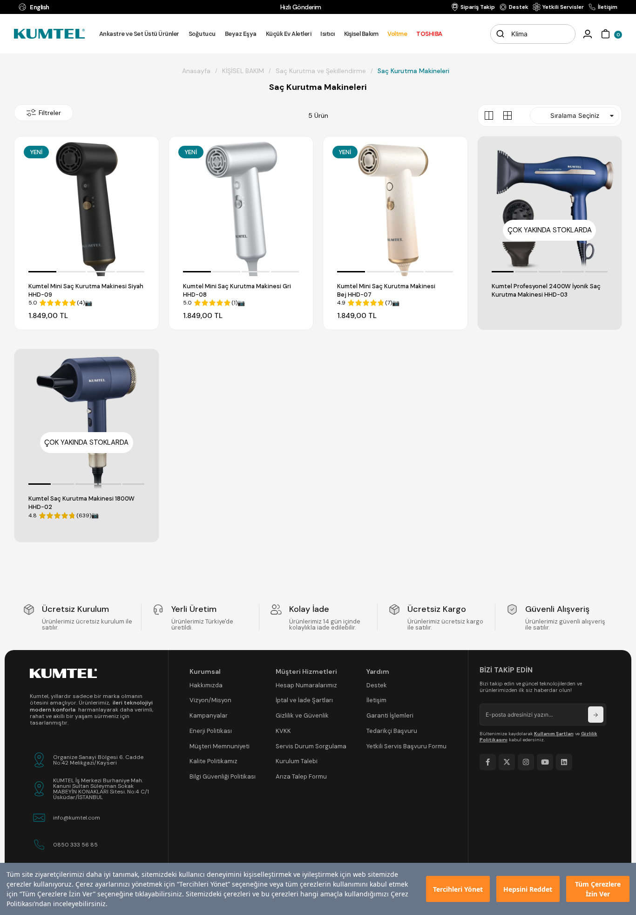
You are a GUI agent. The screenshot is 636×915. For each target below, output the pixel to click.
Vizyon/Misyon (210, 700)
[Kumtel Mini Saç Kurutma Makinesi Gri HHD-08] (241, 208)
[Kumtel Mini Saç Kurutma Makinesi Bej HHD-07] (395, 208)
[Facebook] (488, 762)
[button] (42, 271)
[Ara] (500, 34)
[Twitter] (507, 762)
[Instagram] (526, 762)
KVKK (283, 731)
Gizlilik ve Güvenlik (302, 715)
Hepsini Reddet (527, 889)
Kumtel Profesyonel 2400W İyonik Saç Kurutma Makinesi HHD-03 (546, 290)
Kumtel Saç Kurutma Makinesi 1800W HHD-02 (81, 503)
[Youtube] (545, 762)
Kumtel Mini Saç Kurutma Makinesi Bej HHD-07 (386, 290)
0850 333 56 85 (75, 844)
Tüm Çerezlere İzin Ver (598, 889)
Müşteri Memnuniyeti (219, 746)
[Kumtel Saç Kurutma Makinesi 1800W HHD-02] (86, 421)
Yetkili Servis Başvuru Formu (406, 746)
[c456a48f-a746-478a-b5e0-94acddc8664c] (63, 673)
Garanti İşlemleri (389, 715)
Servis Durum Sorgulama (311, 746)
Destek (376, 685)
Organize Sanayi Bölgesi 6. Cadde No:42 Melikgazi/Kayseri (98, 759)
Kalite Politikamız (213, 761)
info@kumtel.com (76, 817)
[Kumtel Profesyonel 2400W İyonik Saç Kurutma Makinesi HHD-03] (549, 208)
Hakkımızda (206, 685)
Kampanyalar (208, 715)
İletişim (376, 700)
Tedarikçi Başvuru (391, 731)
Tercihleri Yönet (458, 889)
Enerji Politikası (210, 731)
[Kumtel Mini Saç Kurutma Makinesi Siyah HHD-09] (86, 208)
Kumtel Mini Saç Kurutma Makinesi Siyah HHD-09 (85, 290)
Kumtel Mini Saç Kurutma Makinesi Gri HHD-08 (237, 290)
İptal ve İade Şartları (304, 700)
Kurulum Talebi (297, 761)
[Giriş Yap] (587, 34)
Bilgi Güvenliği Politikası (222, 776)
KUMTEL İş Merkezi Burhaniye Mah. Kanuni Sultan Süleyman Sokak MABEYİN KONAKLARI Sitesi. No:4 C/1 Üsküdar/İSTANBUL (101, 789)
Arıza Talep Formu (301, 776)
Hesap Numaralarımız (306, 685)
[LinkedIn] (564, 762)
